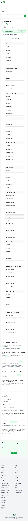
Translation (16, 38)
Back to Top (14, 452)
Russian (2, 465)
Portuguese (3, 475)
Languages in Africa (5, 487)
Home (16, 485)
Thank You (3, 499)
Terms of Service (18, 492)
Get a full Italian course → (21, 31)
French (2, 477)
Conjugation (5, 5)
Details (19, 27)
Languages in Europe (5, 490)
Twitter (3, 508)
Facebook (4, 507)
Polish (16, 479)
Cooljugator (4, 447)
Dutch (2, 474)
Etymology (4, 8)
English (2, 472)
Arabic (2, 467)
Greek (2, 463)
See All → (3, 480)
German (2, 479)
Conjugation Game (18, 490)
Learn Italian (3, 500)
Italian (10, 447)
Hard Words (3, 497)
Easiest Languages (5, 495)
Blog (3, 11)
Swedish (16, 475)
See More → (3, 502)
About (16, 487)
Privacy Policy (18, 493)
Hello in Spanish (4, 493)
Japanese (3, 468)
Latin (16, 465)
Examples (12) (13, 27)
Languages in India (4, 488)
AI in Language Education (6, 485)
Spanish (2, 470)
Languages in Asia (4, 492)
